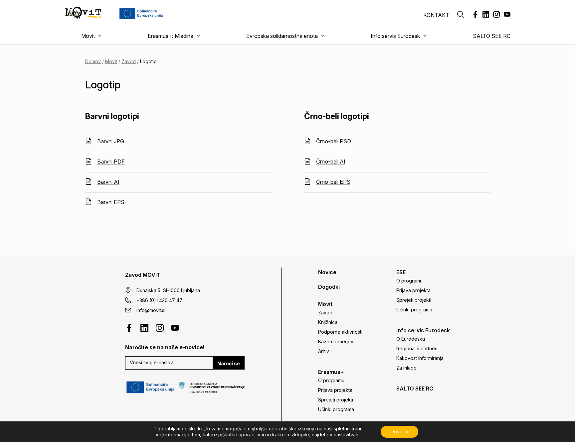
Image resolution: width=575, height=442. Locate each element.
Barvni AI (108, 181)
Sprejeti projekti (335, 399)
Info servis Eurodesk (395, 36)
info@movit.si (150, 310)
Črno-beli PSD (333, 141)
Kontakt (436, 15)
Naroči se (228, 363)
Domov (93, 61)
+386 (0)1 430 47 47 (159, 300)
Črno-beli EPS (333, 181)
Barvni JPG (110, 141)
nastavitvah (346, 434)
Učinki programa (336, 409)
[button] (460, 15)
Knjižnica (327, 322)
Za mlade (406, 368)
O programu (331, 380)
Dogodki (329, 286)
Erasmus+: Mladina (170, 36)
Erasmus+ (331, 372)
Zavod (128, 61)
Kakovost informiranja (420, 358)
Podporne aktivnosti (340, 332)
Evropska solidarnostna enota (282, 36)
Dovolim (399, 431)
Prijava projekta (335, 390)
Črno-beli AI (330, 161)
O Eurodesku (410, 339)
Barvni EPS (110, 202)
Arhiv (323, 351)
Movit (88, 36)
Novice (327, 272)
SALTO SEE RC (491, 36)
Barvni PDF (111, 161)
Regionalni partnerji (417, 348)
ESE (401, 272)
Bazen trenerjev (335, 341)
